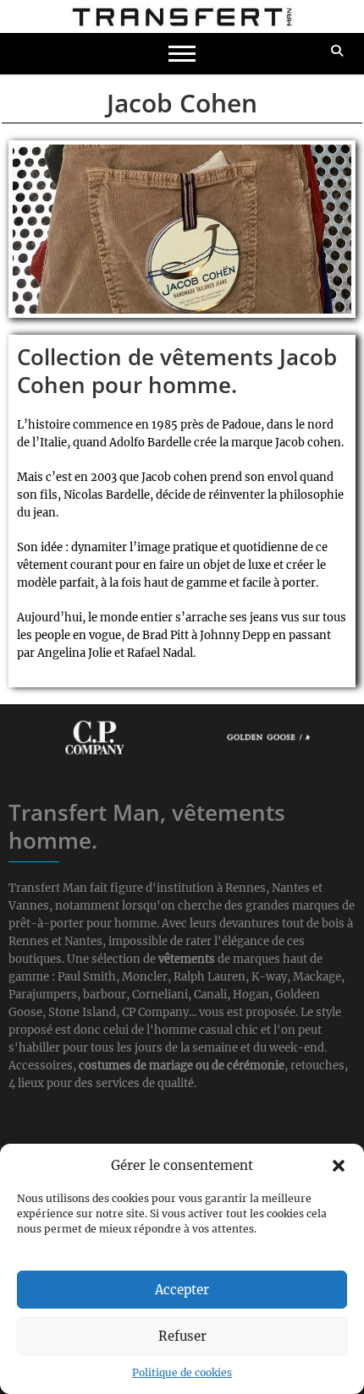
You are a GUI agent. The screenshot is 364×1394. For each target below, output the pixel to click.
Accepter (182, 1290)
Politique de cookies (182, 1372)
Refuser (182, 1336)
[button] (338, 1165)
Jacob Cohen (182, 102)
